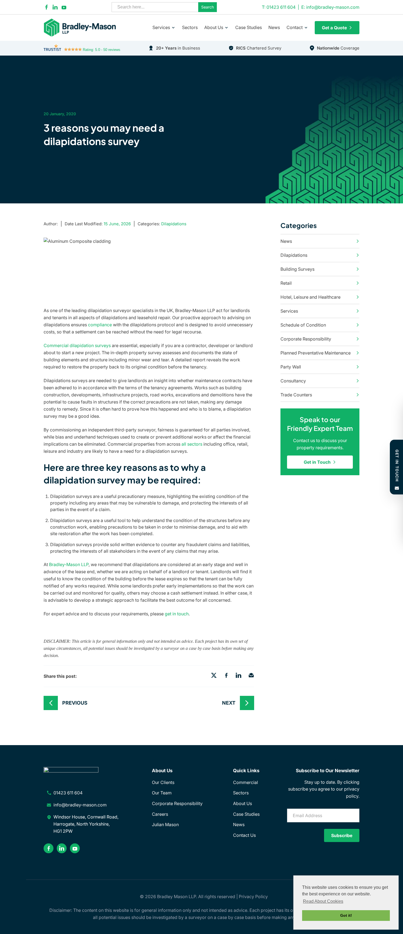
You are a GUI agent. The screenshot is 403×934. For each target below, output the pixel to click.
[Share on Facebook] (226, 676)
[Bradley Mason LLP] (83, 28)
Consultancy (293, 381)
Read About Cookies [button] (323, 901)
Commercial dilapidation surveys (77, 345)
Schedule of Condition (303, 325)
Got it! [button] (346, 915)
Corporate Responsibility (305, 339)
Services (161, 27)
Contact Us (244, 835)
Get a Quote (334, 27)
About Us (213, 27)
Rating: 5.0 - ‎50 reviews (101, 50)
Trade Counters (296, 394)
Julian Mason (165, 824)
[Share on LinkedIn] (238, 676)
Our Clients (163, 782)
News (274, 27)
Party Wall (290, 367)
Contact (294, 27)
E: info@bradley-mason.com (330, 7)
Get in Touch (317, 462)
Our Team (162, 792)
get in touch (177, 613)
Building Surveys (297, 269)
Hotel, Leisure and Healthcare (310, 297)
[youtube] (64, 7)
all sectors (191, 444)
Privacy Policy (253, 896)
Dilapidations (173, 223)
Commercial (245, 782)
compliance (100, 324)
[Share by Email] (251, 676)
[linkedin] (55, 7)
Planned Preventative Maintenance (315, 353)
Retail (286, 283)
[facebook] (46, 7)
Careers (160, 814)
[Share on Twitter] (214, 676)
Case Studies (248, 27)
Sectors (190, 27)
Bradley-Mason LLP (69, 564)
